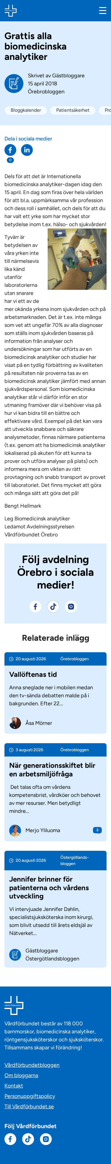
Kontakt (13, 1086)
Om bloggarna (21, 1075)
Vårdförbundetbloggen (31, 1065)
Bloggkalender (26, 110)
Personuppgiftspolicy (29, 1096)
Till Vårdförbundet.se (29, 1106)
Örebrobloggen (46, 91)
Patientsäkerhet (72, 110)
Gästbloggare (68, 75)
